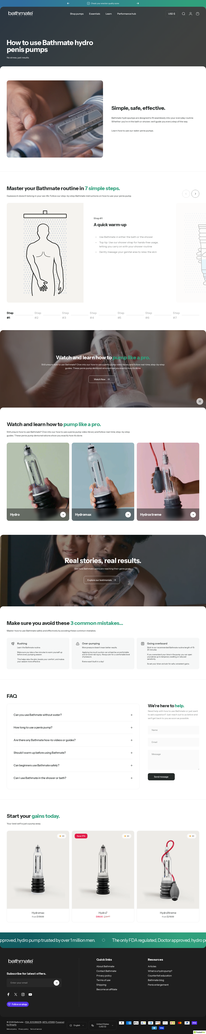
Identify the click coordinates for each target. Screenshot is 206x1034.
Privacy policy (104, 975)
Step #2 (39, 315)
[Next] (137, 3)
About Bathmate (105, 966)
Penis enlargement (158, 984)
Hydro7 (103, 912)
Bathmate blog (156, 980)
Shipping (101, 984)
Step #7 (177, 315)
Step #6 (150, 315)
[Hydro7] (103, 870)
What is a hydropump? (160, 971)
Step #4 (94, 315)
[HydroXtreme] (168, 870)
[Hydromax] (38, 870)
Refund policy (12, 1029)
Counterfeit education (160, 975)
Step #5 (122, 315)
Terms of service (36, 1029)
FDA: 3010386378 (33, 1022)
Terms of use (103, 980)
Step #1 (11, 315)
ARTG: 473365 (48, 1022)
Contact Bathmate (106, 971)
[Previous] (68, 3)
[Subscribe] (56, 983)
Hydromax (38, 912)
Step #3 (66, 315)
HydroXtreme (168, 912)
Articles (152, 966)
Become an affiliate (106, 989)
